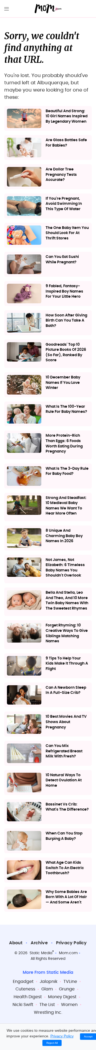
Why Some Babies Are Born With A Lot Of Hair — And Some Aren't (66, 897)
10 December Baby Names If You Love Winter (63, 382)
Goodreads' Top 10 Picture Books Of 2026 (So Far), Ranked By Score (66, 352)
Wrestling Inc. (48, 1012)
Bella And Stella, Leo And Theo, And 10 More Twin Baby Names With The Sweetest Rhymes (67, 600)
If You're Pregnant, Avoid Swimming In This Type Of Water (64, 204)
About (15, 943)
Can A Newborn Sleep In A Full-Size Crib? (66, 690)
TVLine (70, 981)
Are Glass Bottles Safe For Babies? (66, 142)
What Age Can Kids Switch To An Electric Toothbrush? (65, 868)
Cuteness (25, 989)
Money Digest (62, 997)
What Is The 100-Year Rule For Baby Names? (66, 409)
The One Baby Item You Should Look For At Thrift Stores (67, 233)
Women (69, 1004)
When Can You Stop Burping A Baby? (64, 836)
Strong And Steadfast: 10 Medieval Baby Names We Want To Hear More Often (66, 506)
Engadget (23, 981)
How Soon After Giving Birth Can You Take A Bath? (66, 320)
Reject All (52, 1042)
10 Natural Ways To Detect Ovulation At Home (64, 780)
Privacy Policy (71, 943)
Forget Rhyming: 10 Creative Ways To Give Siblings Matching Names (67, 633)
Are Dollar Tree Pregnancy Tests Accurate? (61, 174)
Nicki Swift (23, 1004)
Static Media (41, 953)
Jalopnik (48, 981)
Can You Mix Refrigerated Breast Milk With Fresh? (64, 751)
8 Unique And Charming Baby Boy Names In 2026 (64, 536)
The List (47, 1004)
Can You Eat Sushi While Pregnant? (62, 259)
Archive (39, 943)
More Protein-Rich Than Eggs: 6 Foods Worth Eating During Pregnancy (64, 443)
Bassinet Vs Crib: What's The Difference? (67, 807)
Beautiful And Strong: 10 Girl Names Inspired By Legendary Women (66, 116)
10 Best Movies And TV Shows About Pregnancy (66, 722)
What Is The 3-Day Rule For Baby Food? (67, 471)
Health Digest (28, 997)
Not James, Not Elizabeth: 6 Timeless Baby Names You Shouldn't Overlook (65, 568)
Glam (47, 989)
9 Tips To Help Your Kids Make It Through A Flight (67, 664)
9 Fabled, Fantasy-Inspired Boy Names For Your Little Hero (64, 291)
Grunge (67, 989)
